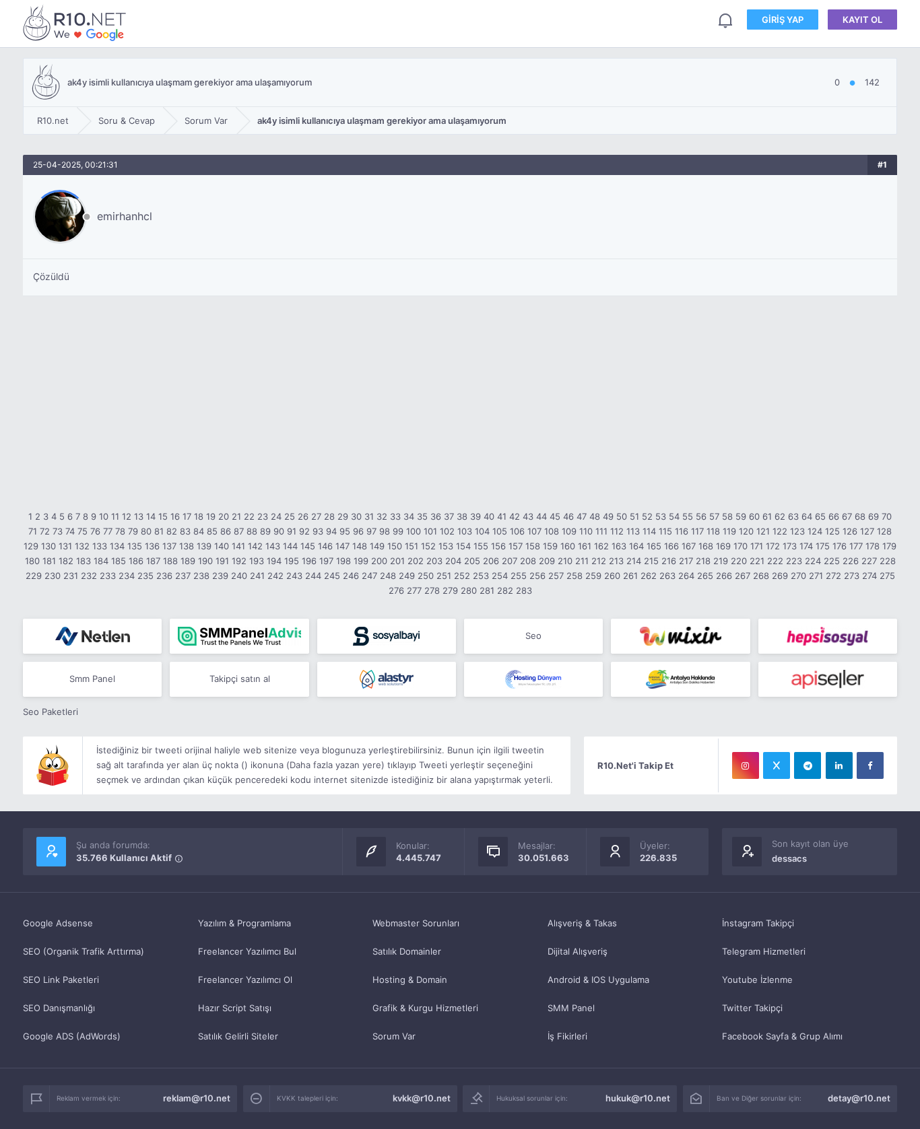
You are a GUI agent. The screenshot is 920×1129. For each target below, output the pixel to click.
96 (358, 531)
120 (746, 531)
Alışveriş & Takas (582, 923)
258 (574, 575)
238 (201, 575)
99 (398, 531)
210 (565, 560)
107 (534, 531)
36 (435, 516)
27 (316, 516)
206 (491, 560)
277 (414, 590)
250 (426, 575)
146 (325, 546)
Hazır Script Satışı (234, 1007)
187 (153, 560)
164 (636, 546)
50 (621, 516)
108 (551, 531)
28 (329, 516)
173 (790, 546)
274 (869, 575)
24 (276, 516)
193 (256, 560)
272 (833, 575)
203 (434, 560)
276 (396, 590)
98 (384, 531)
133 (99, 546)
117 (697, 531)
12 (126, 516)
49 (608, 516)
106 (517, 531)
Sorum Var (394, 1036)
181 (49, 560)
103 (464, 531)
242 (275, 575)
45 (555, 516)
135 (134, 546)
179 (889, 546)
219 (720, 560)
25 (289, 516)
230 (52, 575)
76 (95, 531)
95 (344, 531)
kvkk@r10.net (422, 1098)
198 (343, 560)
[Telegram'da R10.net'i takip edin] (807, 765)
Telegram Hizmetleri (764, 951)
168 (705, 546)
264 (686, 575)
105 (499, 531)
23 (262, 516)
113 (633, 531)
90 (278, 531)
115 (665, 531)
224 (813, 560)
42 (514, 516)
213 (616, 560)
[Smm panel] (239, 636)
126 (850, 531)
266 (724, 575)
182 (66, 560)
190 (205, 560)
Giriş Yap (782, 19)
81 (159, 531)
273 (851, 575)
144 (290, 546)
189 (187, 560)
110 (586, 531)
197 (326, 560)
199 (361, 560)
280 (469, 590)
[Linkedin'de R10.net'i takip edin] (839, 765)
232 (89, 575)
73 (58, 531)
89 (265, 531)
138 (186, 546)
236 (164, 575)
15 (163, 516)
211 (582, 560)
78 (120, 531)
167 (689, 546)
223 (794, 560)
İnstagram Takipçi (758, 923)
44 (541, 516)
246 (351, 575)
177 (856, 546)
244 (313, 575)
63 (793, 516)
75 (82, 531)
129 (31, 546)
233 (108, 575)
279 (450, 590)
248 (388, 575)
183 (83, 560)
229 (34, 575)
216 (668, 560)
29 (342, 516)
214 (633, 560)
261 (630, 575)
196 (309, 560)
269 (780, 575)
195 (291, 560)
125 (832, 531)
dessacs (789, 858)
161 (584, 546)
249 (407, 575)
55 (687, 516)
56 (701, 516)
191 (222, 560)
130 (48, 546)
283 (524, 590)
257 (556, 575)
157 (515, 546)
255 (519, 575)
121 (763, 531)
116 (681, 531)
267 (742, 575)
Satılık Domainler (406, 951)
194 (274, 560)
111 (601, 531)
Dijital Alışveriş (577, 951)
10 (103, 516)
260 (612, 575)
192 (239, 560)
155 (480, 546)
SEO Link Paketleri (61, 979)
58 (727, 516)
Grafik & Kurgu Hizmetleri (425, 1007)
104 (482, 531)
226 (851, 560)
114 (649, 531)
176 (839, 546)
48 (594, 516)
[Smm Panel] (386, 636)
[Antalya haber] (680, 679)
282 (505, 590)
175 (823, 546)
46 (568, 516)
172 (773, 546)
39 (475, 516)
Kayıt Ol (862, 19)
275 (887, 575)
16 (175, 516)
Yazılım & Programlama (244, 923)
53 (660, 516)
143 (272, 546)
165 (654, 546)
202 (415, 560)
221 (757, 560)
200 (379, 560)
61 (767, 516)
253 (481, 575)
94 (331, 531)
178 (872, 546)
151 (411, 546)
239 (220, 575)
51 (634, 516)
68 (860, 516)
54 (674, 516)
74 (70, 531)
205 (472, 560)
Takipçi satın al (239, 678)
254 (500, 575)
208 (528, 560)
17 (187, 516)
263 (667, 575)
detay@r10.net (859, 1098)
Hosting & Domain (409, 979)
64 (806, 516)
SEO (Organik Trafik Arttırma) (83, 951)
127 (867, 531)
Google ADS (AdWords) (72, 1036)
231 (70, 575)
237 (183, 575)
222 (775, 560)
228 (888, 560)
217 (686, 560)
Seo (533, 635)
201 (397, 560)
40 (489, 516)
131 (65, 546)
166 (671, 546)
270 (798, 575)
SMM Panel (571, 1007)
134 (117, 546)
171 (756, 546)
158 (532, 546)
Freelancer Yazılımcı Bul (247, 951)
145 (307, 546)
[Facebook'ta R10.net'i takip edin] (870, 765)
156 (498, 546)
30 (356, 516)
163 (619, 546)
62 (780, 516)
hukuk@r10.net (637, 1098)
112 (617, 531)
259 (593, 575)
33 (395, 516)
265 (705, 575)
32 (381, 516)
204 (453, 560)
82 (171, 531)
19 (211, 516)
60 (754, 516)
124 (815, 531)
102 (447, 531)
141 (238, 546)
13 (138, 516)
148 (359, 546)
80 (146, 531)
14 (151, 516)
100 (413, 531)
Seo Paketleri (50, 711)
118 (713, 531)
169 (723, 546)
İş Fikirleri (567, 1036)
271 (816, 575)
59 (740, 516)
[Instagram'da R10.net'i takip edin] (745, 765)
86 (225, 531)
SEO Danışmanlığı (59, 1007)
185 (118, 560)
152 (428, 546)
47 (582, 516)
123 (797, 531)
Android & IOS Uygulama (598, 979)
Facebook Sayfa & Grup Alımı (782, 1036)
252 (462, 575)
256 (537, 575)
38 (462, 516)
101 (430, 531)
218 (703, 560)
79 (133, 531)
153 (445, 546)
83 (185, 531)
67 (847, 516)
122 (780, 531)
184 (101, 560)
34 (408, 516)
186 (136, 560)
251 (443, 575)
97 (371, 531)
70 (887, 516)
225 (832, 560)
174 (806, 546)
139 (204, 546)
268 (761, 575)
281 (487, 590)
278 (432, 590)
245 (332, 575)
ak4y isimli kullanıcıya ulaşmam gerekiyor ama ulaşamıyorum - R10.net (77, 22)
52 (647, 516)
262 (648, 575)
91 (291, 531)
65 (820, 516)
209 (547, 560)
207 (509, 560)
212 (598, 560)
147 (342, 546)
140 (221, 546)
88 (252, 531)
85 (212, 531)
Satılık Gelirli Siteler (238, 1036)
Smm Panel (92, 678)
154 (463, 546)
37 (449, 516)
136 (152, 546)
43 (528, 516)
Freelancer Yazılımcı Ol (245, 979)
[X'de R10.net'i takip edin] (776, 765)
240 (239, 575)
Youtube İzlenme (757, 979)
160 (567, 546)
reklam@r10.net (196, 1098)
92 (304, 531)
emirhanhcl (124, 216)
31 (369, 516)
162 (601, 546)
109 (569, 531)
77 (107, 531)
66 (833, 516)
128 (884, 531)
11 (115, 516)
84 (198, 531)
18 (198, 516)
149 (377, 546)
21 (236, 516)
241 (257, 575)
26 (303, 516)
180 (32, 560)
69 (873, 516)
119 (729, 531)
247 (369, 575)
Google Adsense (58, 923)
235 (145, 575)
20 (223, 516)
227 (869, 560)
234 (127, 575)
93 (318, 531)
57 (714, 516)
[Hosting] (92, 636)
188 (170, 560)
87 (239, 531)
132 (82, 546)
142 (255, 546)
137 (169, 546)
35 (422, 516)
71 (32, 531)
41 (501, 516)
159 (550, 546)
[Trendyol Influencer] (680, 636)
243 (294, 575)
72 (45, 531)
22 (249, 516)
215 (651, 560)
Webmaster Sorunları (415, 923)
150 (394, 546)
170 (740, 546)
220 (739, 560)
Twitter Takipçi (752, 1007)
